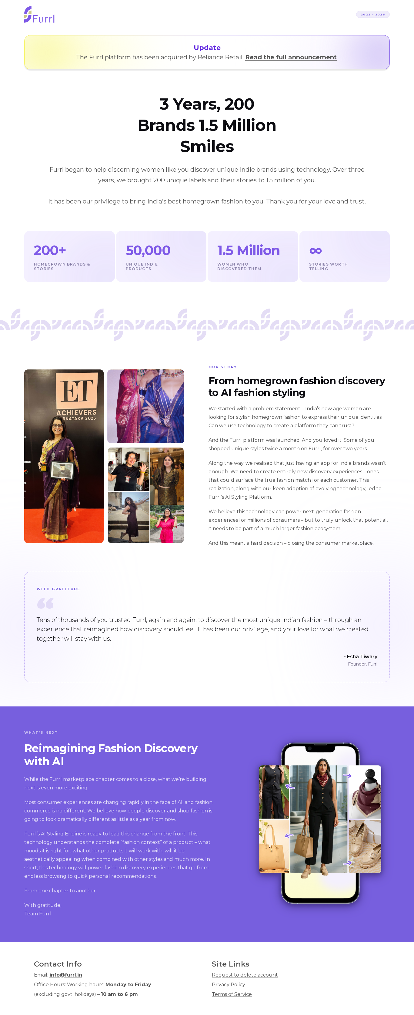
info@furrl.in (65, 975)
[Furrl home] (39, 14)
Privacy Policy (228, 984)
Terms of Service (232, 994)
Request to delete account (245, 975)
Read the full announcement (291, 57)
